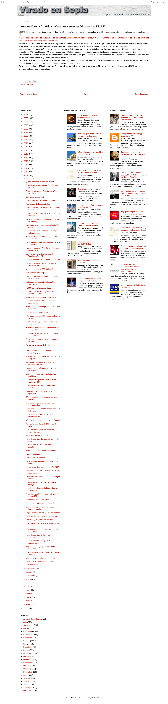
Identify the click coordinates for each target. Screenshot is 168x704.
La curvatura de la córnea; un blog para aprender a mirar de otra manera (133, 193)
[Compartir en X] (31, 81)
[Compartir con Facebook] (33, 81)
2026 (26, 114)
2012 (26, 165)
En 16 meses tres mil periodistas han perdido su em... (41, 375)
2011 (26, 168)
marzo (29, 597)
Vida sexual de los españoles (38, 204)
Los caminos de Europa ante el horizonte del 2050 (90, 206)
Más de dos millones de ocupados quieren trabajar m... (40, 363)
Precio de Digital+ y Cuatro (37, 435)
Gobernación (28, 653)
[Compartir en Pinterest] (36, 81)
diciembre (30, 178)
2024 (26, 122)
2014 (26, 157)
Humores (27, 659)
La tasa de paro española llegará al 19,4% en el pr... (40, 283)
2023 (26, 125)
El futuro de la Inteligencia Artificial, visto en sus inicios (88, 224)
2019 (26, 140)
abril (28, 593)
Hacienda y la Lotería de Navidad (39, 520)
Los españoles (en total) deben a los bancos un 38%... (41, 381)
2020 (26, 136)
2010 (26, 172)
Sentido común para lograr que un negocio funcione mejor (134, 247)
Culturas (26, 628)
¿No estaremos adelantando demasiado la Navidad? (89, 280)
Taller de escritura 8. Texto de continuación (38, 536)
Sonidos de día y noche (35, 458)
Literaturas (27, 663)
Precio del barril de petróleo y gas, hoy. (42, 516)
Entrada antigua (141, 94)
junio (28, 586)
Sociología (27, 688)
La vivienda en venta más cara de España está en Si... (40, 255)
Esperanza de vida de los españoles (41, 450)
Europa (26, 644)
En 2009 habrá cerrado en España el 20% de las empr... (41, 264)
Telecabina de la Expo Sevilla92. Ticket (86, 243)
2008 (26, 609)
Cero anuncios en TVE (35, 197)
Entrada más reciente (28, 94)
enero (29, 604)
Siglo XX (26, 678)
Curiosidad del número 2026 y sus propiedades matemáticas (90, 171)
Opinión (26, 669)
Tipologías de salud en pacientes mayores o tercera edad (133, 154)
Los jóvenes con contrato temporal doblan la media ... (40, 508)
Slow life (26, 681)
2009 (26, 175)
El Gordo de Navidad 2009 (37, 312)
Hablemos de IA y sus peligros (90, 189)
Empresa (27, 637)
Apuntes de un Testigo (32, 619)
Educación (27, 634)
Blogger (99, 697)
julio (28, 583)
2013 (26, 161)
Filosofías (27, 647)
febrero (29, 601)
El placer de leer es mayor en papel (40, 200)
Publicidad (27, 672)
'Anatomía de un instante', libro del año (42, 297)
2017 (26, 147)
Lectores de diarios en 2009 (37, 500)
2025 (26, 118)
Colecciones (28, 625)
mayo (28, 590)
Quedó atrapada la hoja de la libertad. (41, 182)
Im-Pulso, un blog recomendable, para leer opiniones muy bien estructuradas (131, 267)
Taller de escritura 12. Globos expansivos (43, 260)
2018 (26, 143)
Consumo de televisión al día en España (42, 503)
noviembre (30, 568)
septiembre (31, 575)
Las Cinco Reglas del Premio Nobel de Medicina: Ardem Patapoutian (133, 117)
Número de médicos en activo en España (43, 420)
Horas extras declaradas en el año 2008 (42, 467)
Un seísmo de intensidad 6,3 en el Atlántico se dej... (40, 415)
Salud (25, 675)
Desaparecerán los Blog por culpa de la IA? (132, 135)
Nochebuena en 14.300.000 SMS (39, 269)
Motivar (26, 666)
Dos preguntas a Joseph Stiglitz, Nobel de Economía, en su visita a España (134, 175)
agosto (29, 579)
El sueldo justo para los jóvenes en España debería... (40, 292)
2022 (26, 129)
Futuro (26, 650)
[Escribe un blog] (28, 81)
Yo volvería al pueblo (34, 454)
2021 (26, 132)
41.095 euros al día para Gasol (38, 288)
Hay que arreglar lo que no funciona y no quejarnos (132, 213)
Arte (25, 622)
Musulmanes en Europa (35, 273)
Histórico (27, 656)
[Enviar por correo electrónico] (26, 81)
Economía (27, 631)
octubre (29, 572)
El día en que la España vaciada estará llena (87, 116)
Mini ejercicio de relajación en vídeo (40, 558)
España (26, 641)
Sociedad (29, 85)
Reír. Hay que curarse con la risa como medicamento (89, 135)
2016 (26, 150)
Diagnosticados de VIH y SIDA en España (43, 513)
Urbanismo (27, 691)
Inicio (86, 94)
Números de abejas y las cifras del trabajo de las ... (40, 431)
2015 (26, 154)
